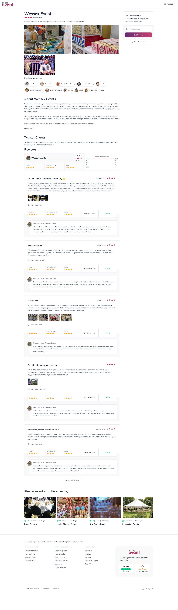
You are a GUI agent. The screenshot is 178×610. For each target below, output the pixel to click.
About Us (88, 551)
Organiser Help (60, 567)
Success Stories (30, 557)
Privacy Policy (47, 588)
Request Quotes (61, 551)
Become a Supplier (31, 551)
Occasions (58, 564)
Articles (88, 554)
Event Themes (30, 524)
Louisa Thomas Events (66, 524)
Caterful (88, 564)
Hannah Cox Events (130, 524)
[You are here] (25, 542)
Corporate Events (61, 557)
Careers (88, 557)
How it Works (30, 554)
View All (101, 90)
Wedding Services (61, 561)
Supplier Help (30, 561)
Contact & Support (91, 561)
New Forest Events (98, 524)
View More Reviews (72, 480)
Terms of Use (56, 588)
